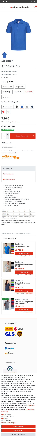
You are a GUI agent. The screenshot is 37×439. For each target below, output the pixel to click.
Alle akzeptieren (18, 426)
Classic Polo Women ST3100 (22, 284)
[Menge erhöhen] (7, 134)
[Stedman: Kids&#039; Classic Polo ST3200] (18, 214)
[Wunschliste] (34, 1)
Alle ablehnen (18, 430)
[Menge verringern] (7, 137)
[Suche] (31, 1)
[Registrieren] (6, 1)
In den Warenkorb (22, 136)
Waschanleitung (8, 174)
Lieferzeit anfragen (10, 147)
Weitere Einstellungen (8, 423)
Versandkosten (15, 122)
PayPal (6, 419)
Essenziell (7, 415)
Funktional (7, 421)
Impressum (30, 405)
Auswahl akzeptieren (18, 434)
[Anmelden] (3, 1)
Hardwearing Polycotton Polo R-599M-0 (24, 303)
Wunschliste (8, 143)
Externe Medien (9, 417)
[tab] (18, 168)
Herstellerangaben (9, 179)
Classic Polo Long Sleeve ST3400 (24, 265)
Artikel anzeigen (24, 253)
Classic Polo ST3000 (22, 246)
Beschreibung (7, 168)
